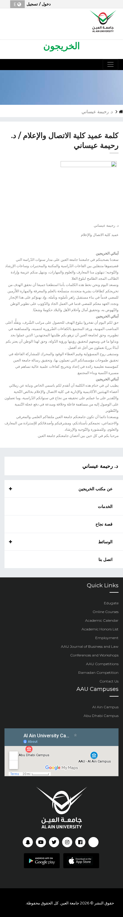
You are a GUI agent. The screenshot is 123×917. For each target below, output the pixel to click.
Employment (107, 637)
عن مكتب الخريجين (96, 488)
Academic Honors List (100, 629)
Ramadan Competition (98, 672)
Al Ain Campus (105, 707)
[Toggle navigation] (110, 64)
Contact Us (109, 681)
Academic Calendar (102, 620)
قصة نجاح (104, 524)
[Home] (103, 20)
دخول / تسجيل (39, 3)
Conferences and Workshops (94, 655)
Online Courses (106, 611)
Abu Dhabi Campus (101, 715)
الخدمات (105, 506)
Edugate (111, 603)
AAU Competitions (102, 664)
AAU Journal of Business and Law (90, 646)
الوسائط (105, 541)
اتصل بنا (106, 559)
